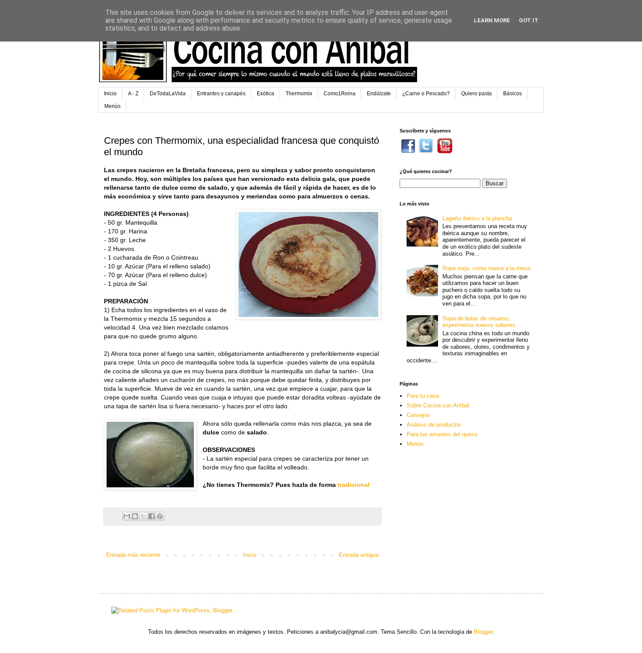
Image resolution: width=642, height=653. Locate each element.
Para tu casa (423, 395)
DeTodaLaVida (168, 93)
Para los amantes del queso (442, 434)
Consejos (418, 415)
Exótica (265, 93)
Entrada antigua (359, 555)
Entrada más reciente (133, 555)
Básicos (512, 93)
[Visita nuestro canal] (444, 151)
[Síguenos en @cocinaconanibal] (426, 151)
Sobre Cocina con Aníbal (438, 405)
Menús (112, 106)
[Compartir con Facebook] (151, 516)
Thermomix (299, 93)
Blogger (483, 632)
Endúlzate (379, 93)
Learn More (492, 20)
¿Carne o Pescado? (426, 93)
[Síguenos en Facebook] (408, 151)
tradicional (353, 484)
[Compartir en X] (143, 516)
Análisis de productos (434, 424)
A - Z (133, 93)
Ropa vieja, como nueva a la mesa (486, 268)
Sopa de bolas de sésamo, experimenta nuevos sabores (478, 322)
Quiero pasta (476, 93)
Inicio (110, 93)
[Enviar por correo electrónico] (126, 516)
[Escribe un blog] (135, 516)
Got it (528, 20)
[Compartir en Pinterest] (159, 516)
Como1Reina (340, 93)
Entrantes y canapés (221, 93)
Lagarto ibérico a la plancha (477, 218)
